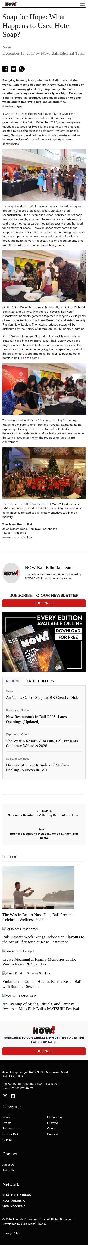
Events (6, 1122)
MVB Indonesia (13, 1206)
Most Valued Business (66, 504)
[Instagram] (4, 1096)
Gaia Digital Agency (33, 1223)
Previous (44, 810)
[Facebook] (13, 1096)
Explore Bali (10, 1134)
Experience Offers (17, 734)
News (7, 47)
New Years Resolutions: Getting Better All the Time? (44, 815)
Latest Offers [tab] (40, 681)
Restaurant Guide (17, 710)
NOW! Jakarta (13, 1200)
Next (44, 829)
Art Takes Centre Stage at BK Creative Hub (42, 697)
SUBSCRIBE (44, 1051)
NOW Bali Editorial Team (63, 53)
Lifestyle (52, 1122)
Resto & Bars (55, 1117)
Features (8, 1128)
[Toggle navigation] (82, 3)
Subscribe (8, 1170)
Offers (51, 1128)
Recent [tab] (13, 681)
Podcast (52, 1134)
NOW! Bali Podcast (17, 1195)
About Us (8, 1164)
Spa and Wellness (17, 758)
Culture (7, 1140)
